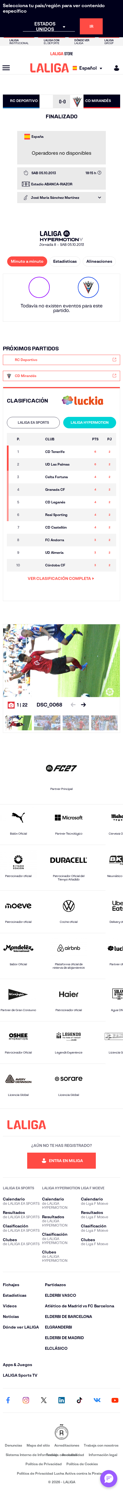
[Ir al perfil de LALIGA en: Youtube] (115, 1400)
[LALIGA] (49, 67)
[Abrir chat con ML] (108, 1478)
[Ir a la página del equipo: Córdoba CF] (33, 565)
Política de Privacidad (43, 1464)
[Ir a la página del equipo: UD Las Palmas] (33, 464)
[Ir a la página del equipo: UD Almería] (33, 552)
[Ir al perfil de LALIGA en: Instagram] (26, 1400)
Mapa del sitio (38, 1445)
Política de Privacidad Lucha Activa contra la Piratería (61, 1473)
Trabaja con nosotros (101, 1445)
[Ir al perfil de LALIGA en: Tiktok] (79, 1400)
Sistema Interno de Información (31, 1455)
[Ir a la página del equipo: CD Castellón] (33, 527)
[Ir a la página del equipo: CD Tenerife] (33, 452)
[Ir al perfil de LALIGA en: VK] (97, 1400)
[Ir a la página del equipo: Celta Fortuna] (33, 477)
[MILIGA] (115, 68)
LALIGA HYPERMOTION (90, 422)
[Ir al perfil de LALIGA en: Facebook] (8, 1400)
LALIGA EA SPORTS (33, 422)
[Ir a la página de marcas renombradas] (61, 1432)
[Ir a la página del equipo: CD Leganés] (33, 502)
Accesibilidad (73, 1455)
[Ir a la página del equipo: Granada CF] (33, 489)
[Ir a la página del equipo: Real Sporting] (33, 515)
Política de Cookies (82, 1464)
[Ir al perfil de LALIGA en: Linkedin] (61, 1400)
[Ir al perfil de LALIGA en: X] (44, 1400)
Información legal (103, 1455)
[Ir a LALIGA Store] (61, 54)
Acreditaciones (66, 1445)
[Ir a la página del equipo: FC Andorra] (33, 540)
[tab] (33, 422)
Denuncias (13, 1445)
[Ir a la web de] (82, 401)
